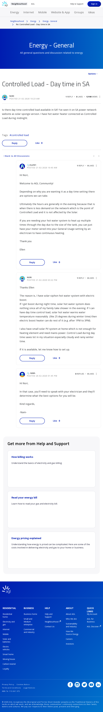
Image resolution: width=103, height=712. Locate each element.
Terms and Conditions (11, 688)
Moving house (9, 659)
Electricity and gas (9, 623)
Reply (15, 143)
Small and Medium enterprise (28, 622)
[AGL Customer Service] (94, 156)
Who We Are (71, 619)
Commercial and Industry (29, 630)
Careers (69, 639)
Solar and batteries (7, 640)
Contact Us (49, 626)
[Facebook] (70, 684)
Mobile (42, 12)
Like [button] (37, 143)
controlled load (20, 135)
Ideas (91, 12)
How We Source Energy (72, 632)
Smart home (8, 654)
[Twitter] (84, 684)
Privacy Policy (8, 684)
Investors (70, 644)
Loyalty (6, 668)
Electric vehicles (6, 648)
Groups (79, 12)
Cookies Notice (23, 684)
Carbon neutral (9, 664)
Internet (28, 12)
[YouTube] (91, 684)
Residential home (7, 615)
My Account (92, 614)
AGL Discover (93, 626)
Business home (30, 614)
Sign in (94, 4)
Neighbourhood (19, 4)
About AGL (70, 614)
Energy (14, 12)
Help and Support (48, 615)
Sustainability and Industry (71, 625)
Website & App (60, 12)
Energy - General (50, 21)
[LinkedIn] (98, 684)
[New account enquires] (98, 156)
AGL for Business (91, 620)
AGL (33, 4)
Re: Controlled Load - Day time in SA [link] (33, 24)
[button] (100, 97)
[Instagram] (77, 684)
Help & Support (76, 4)
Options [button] (92, 73)
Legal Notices (29, 688)
